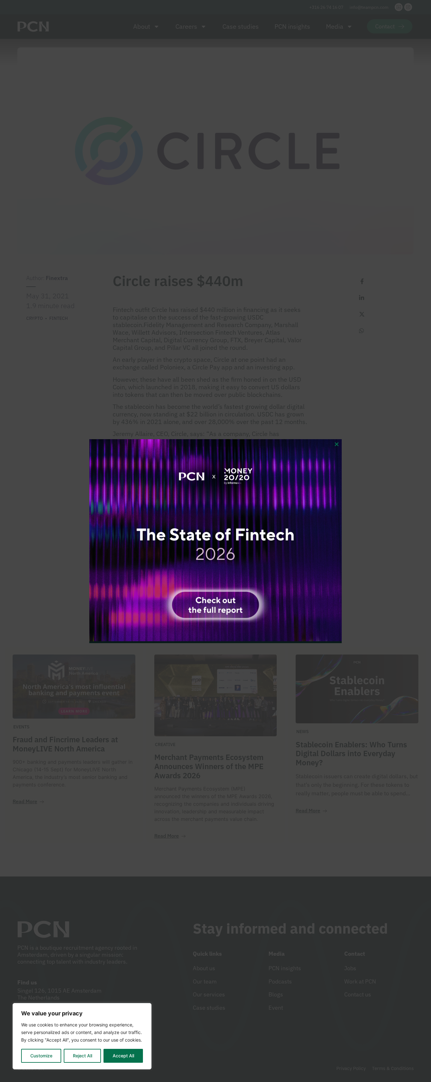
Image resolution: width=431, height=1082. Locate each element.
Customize (41, 1055)
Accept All (123, 1055)
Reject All (82, 1055)
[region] (82, 1036)
